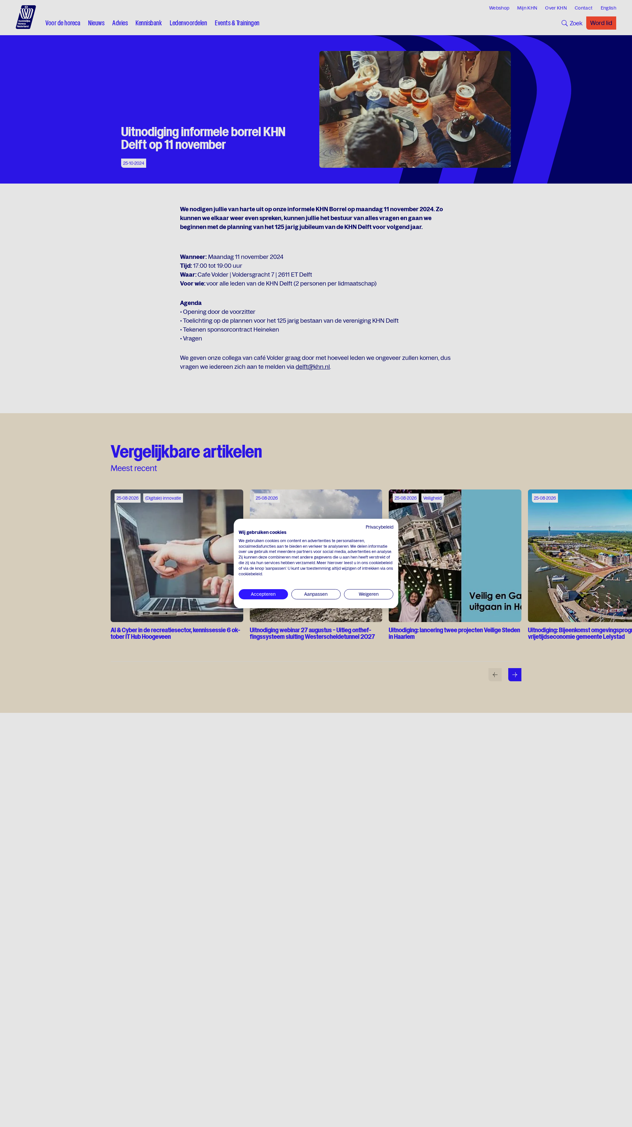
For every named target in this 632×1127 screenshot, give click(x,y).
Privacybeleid (379, 527)
